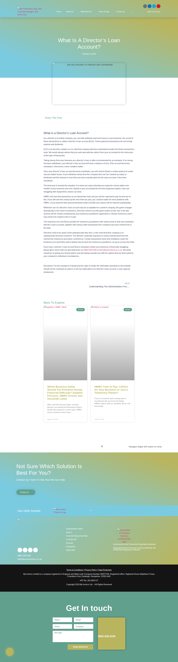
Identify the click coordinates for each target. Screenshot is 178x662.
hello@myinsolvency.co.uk (110, 250)
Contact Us (120, 12)
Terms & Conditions (74, 570)
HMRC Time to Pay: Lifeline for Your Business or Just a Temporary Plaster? (111, 389)
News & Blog (104, 12)
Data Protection (105, 570)
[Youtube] (158, 6)
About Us (70, 12)
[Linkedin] (149, 6)
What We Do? (86, 12)
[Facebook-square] (145, 6)
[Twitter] (154, 6)
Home (58, 12)
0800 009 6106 (153, 12)
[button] (108, 118)
